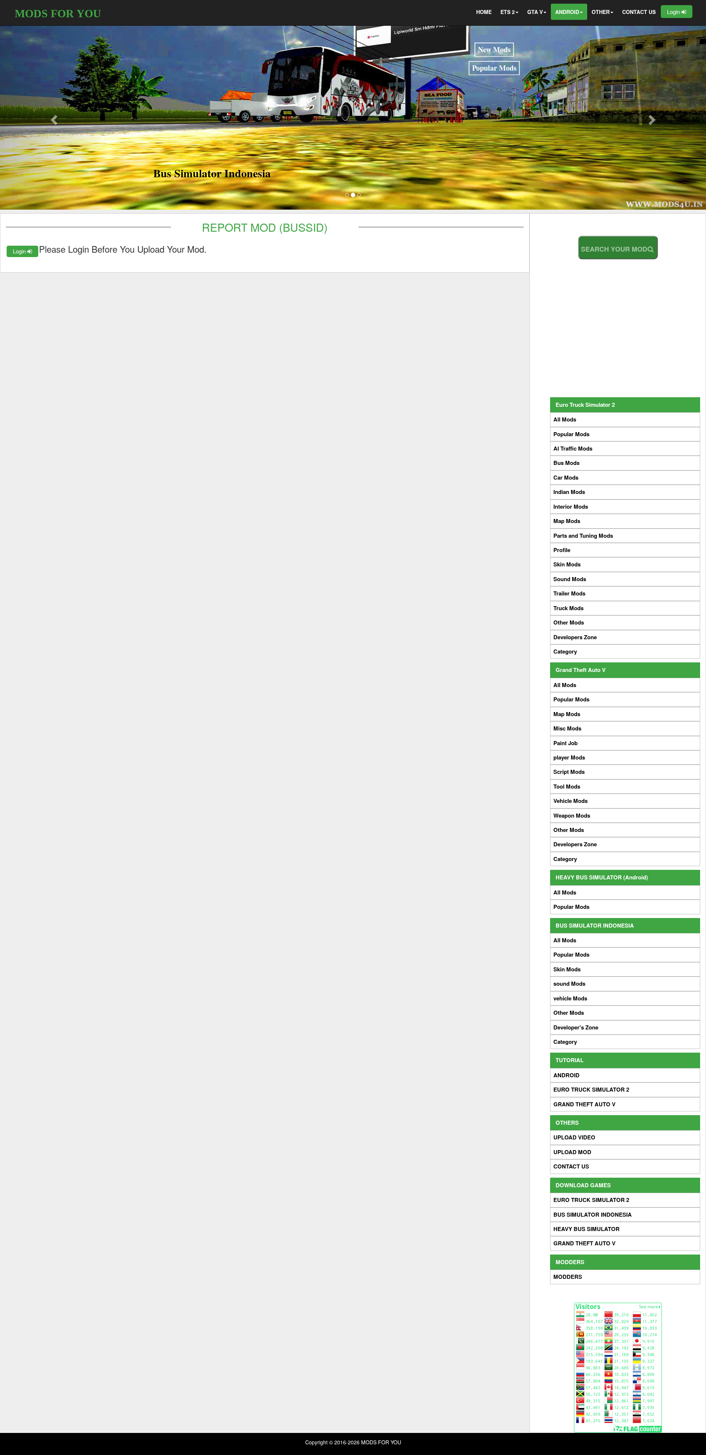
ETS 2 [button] (507, 11)
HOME (484, 11)
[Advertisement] (617, 326)
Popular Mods (494, 68)
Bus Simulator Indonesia (212, 173)
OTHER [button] (601, 11)
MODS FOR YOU (58, 13)
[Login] (210, 248)
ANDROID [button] (567, 11)
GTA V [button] (535, 11)
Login (674, 11)
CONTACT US (639, 11)
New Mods (494, 49)
